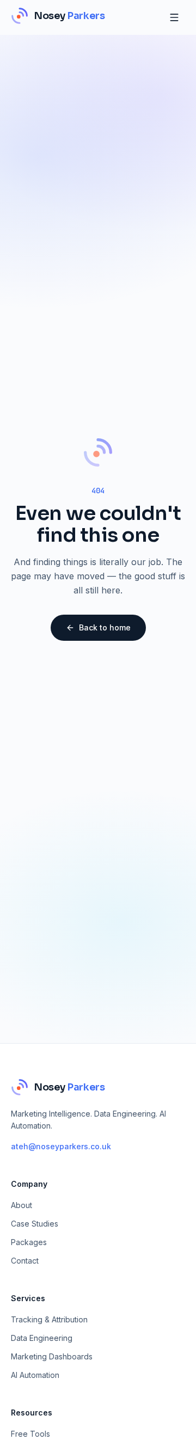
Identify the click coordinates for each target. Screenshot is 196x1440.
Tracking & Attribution (49, 1319)
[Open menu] (174, 17)
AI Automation (35, 1375)
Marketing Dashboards (52, 1356)
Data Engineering (41, 1338)
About (21, 1205)
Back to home (105, 627)
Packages (29, 1242)
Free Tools (30, 1433)
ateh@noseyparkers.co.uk (61, 1146)
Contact (25, 1260)
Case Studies (34, 1223)
